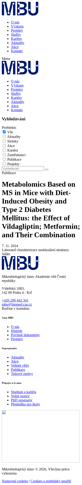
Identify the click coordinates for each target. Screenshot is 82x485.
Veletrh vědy (20, 365)
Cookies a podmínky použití (51, 481)
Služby (16, 34)
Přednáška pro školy (25, 404)
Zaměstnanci (16, 155)
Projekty (17, 30)
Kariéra (16, 39)
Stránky (12, 141)
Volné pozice (20, 396)
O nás (15, 22)
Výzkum (17, 26)
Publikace (14, 159)
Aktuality (17, 43)
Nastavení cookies (15, 481)
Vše (10, 132)
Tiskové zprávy (22, 374)
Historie (16, 331)
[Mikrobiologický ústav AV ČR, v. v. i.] (20, 14)
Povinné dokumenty (25, 335)
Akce (15, 47)
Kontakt (17, 51)
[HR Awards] (40, 461)
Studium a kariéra (23, 392)
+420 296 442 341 (15, 300)
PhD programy (21, 400)
